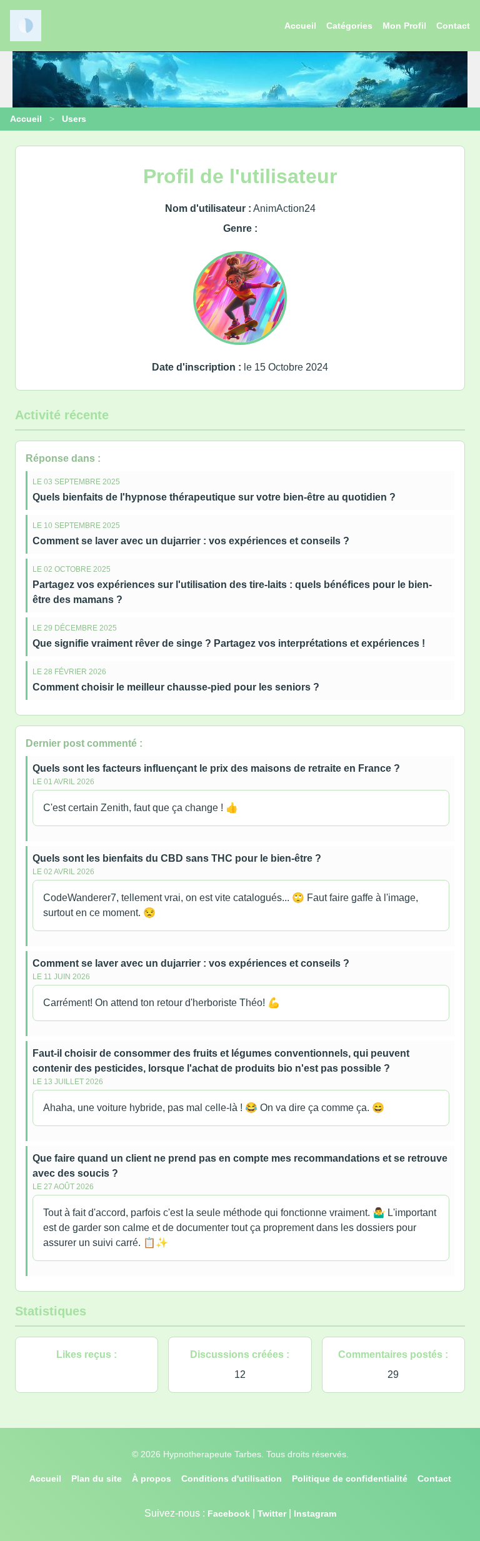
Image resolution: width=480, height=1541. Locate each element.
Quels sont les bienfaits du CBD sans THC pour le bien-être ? (176, 858)
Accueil (300, 26)
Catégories (349, 26)
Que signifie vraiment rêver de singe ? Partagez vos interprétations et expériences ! (228, 643)
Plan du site (96, 1479)
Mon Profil (404, 26)
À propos (151, 1479)
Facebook (229, 1514)
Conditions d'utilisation (231, 1479)
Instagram (315, 1514)
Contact (453, 26)
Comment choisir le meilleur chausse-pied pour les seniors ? (175, 687)
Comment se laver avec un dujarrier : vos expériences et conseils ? (190, 541)
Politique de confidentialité (350, 1479)
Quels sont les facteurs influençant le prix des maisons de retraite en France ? (216, 768)
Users (74, 119)
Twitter (272, 1514)
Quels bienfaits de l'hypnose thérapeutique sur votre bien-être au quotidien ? (214, 497)
